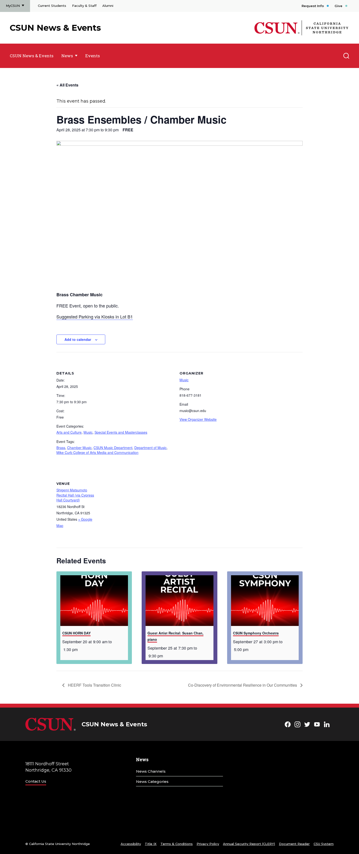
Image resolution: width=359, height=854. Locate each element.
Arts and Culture (69, 432)
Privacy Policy (208, 844)
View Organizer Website (198, 419)
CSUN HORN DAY (76, 633)
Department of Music (150, 447)
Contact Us (35, 781)
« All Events (67, 85)
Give (338, 6)
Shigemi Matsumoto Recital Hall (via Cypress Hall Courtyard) (75, 495)
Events (92, 55)
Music (88, 432)
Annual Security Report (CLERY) (249, 844)
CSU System (324, 844)
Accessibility (131, 844)
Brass (60, 447)
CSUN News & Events (55, 28)
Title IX (151, 844)
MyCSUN (13, 6)
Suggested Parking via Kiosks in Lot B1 (94, 316)
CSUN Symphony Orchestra (256, 633)
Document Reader (294, 844)
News (67, 55)
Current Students (52, 6)
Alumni (107, 6)
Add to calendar (77, 339)
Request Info (313, 6)
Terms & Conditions (176, 844)
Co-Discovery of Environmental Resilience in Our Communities (243, 685)
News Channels (151, 771)
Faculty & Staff (84, 6)
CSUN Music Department (113, 447)
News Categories (152, 781)
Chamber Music (79, 447)
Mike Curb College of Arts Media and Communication (97, 452)
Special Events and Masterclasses (121, 432)
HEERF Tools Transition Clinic (94, 685)
